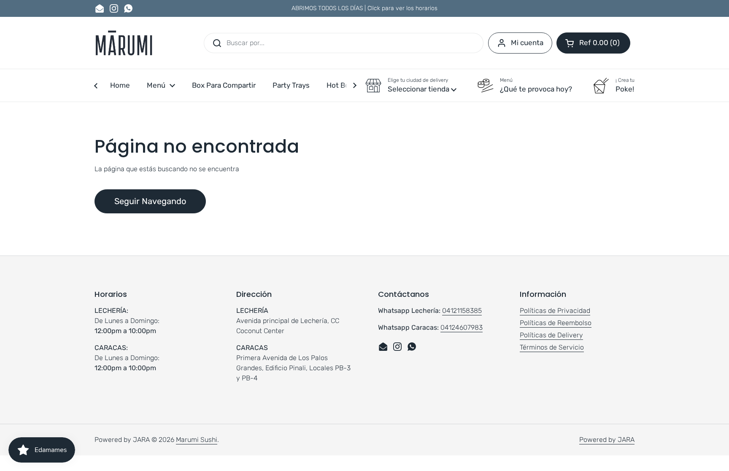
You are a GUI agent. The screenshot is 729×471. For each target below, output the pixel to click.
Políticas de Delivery (551, 335)
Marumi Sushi (196, 440)
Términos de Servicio (552, 347)
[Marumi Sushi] (123, 43)
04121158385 (462, 311)
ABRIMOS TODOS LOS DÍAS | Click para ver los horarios (364, 8)
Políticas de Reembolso (555, 323)
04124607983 (461, 327)
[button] (593, 43)
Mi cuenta (527, 42)
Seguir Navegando (150, 201)
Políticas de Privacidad (555, 311)
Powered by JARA (606, 440)
